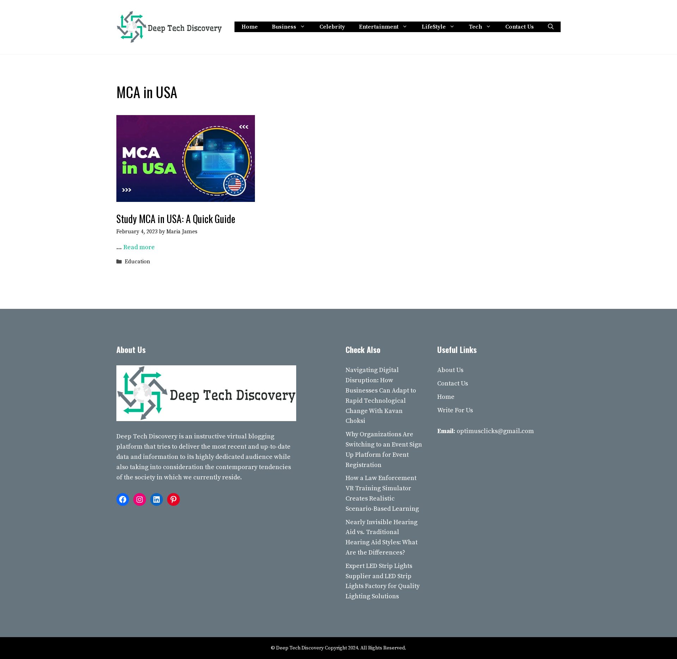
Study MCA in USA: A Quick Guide (175, 218)
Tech (475, 26)
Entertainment (378, 26)
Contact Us (519, 26)
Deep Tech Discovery (146, 436)
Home (250, 26)
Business (284, 26)
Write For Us (455, 410)
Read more (139, 247)
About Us (450, 370)
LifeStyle (434, 26)
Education (137, 262)
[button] (551, 27)
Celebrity (332, 26)
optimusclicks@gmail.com (495, 431)
